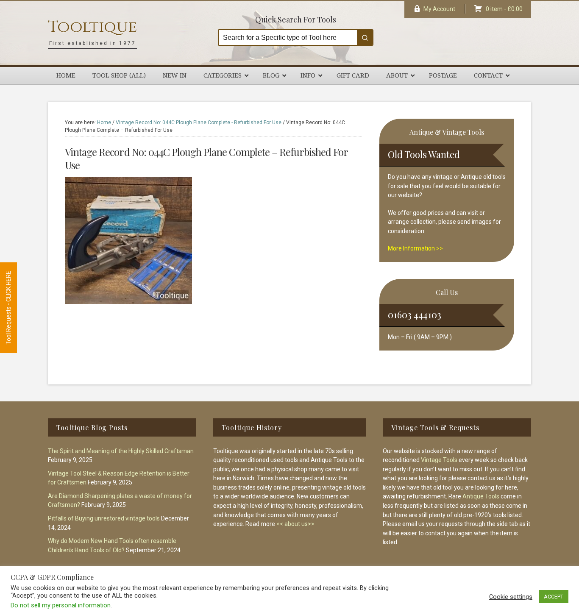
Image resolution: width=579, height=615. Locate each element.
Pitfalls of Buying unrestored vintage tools (104, 518)
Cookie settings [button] (510, 597)
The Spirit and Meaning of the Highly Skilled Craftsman (121, 451)
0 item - (504, 9)
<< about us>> (295, 523)
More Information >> (415, 248)
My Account (439, 9)
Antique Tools (480, 496)
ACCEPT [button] (553, 596)
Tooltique (92, 27)
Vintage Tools (439, 459)
